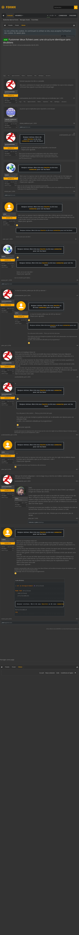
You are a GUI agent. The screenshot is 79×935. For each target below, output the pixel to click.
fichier (23, 75)
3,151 (15, 183)
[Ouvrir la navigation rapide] (74, 25)
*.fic (9, 75)
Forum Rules (34, 20)
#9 (77, 377)
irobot (3, 539)
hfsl (35, 75)
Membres (18, 15)
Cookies (63, 36)
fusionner (29, 75)
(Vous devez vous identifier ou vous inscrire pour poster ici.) (62, 629)
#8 (77, 345)
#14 (77, 619)
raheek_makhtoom (10, 119)
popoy (7, 175)
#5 (76, 239)
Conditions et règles (67, 673)
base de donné (15, 75)
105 (16, 100)
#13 (77, 518)
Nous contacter (50, 673)
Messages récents (25, 20)
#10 (77, 435)
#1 (74, 98)
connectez (26, 141)
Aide (57, 673)
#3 (74, 133)
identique (40, 75)
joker (21, 127)
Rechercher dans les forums (10, 20)
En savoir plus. (19, 33)
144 (13, 548)
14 (26, 504)
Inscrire (30, 139)
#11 (77, 469)
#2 (74, 123)
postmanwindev (26, 45)
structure (48, 75)
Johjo (16, 498)
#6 (77, 280)
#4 (74, 191)
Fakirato (31, 522)
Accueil (41, 673)
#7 (77, 295)
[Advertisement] (39, 60)
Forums (10, 15)
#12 (77, 481)
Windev (15, 45)
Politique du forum (70, 36)
